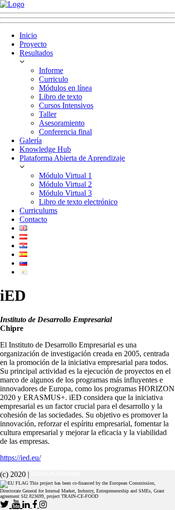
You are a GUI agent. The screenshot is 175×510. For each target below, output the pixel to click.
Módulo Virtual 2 (65, 184)
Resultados (36, 53)
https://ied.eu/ (20, 458)
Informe (51, 70)
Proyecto (33, 44)
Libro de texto (60, 96)
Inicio (28, 35)
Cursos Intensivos (66, 105)
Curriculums (38, 210)
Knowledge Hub (45, 149)
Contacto (33, 219)
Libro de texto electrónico (78, 202)
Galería (30, 140)
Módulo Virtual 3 (65, 193)
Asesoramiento (62, 123)
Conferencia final (65, 132)
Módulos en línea (65, 88)
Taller (47, 114)
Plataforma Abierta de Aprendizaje (72, 158)
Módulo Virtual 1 (65, 175)
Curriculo (53, 79)
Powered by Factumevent (55, 472)
